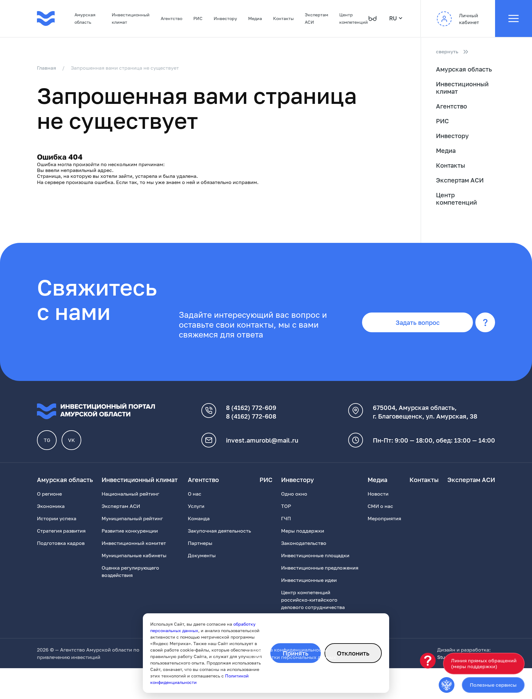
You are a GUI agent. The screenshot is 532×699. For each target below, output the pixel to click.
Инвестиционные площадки (315, 555)
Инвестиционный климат (131, 18)
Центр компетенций (353, 18)
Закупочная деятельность (219, 531)
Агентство (171, 18)
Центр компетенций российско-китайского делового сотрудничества (313, 599)
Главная (46, 68)
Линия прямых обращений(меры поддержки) (484, 663)
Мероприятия (384, 518)
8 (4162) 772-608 (251, 416)
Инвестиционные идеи (309, 580)
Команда (199, 518)
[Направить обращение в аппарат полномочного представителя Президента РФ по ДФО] (446, 685)
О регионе (49, 494)
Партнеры (200, 543)
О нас (194, 494)
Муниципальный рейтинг (132, 518)
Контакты (283, 18)
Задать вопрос (418, 322)
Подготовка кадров (61, 543)
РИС (198, 18)
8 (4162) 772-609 (251, 407)
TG (47, 440)
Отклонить (353, 653)
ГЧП (286, 518)
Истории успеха (56, 518)
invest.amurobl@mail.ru (262, 440)
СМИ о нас (380, 506)
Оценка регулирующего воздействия (130, 571)
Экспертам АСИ (316, 18)
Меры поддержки (302, 531)
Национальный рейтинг (130, 494)
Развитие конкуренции (130, 531)
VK (71, 440)
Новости (378, 494)
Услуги (196, 506)
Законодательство (303, 543)
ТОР (286, 506)
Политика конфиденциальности (288, 650)
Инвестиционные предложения (319, 568)
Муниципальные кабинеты (134, 555)
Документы (202, 555)
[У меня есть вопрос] (428, 660)
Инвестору (225, 18)
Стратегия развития (61, 531)
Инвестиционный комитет (134, 543)
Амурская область (85, 18)
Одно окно (294, 494)
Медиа (255, 18)
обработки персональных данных (294, 657)
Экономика (51, 506)
